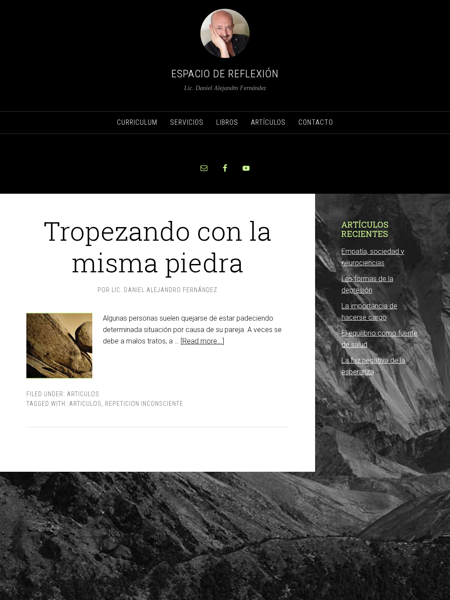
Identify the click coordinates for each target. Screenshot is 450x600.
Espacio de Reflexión (225, 74)
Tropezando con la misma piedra (157, 246)
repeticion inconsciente (144, 403)
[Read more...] (202, 341)
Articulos (83, 394)
